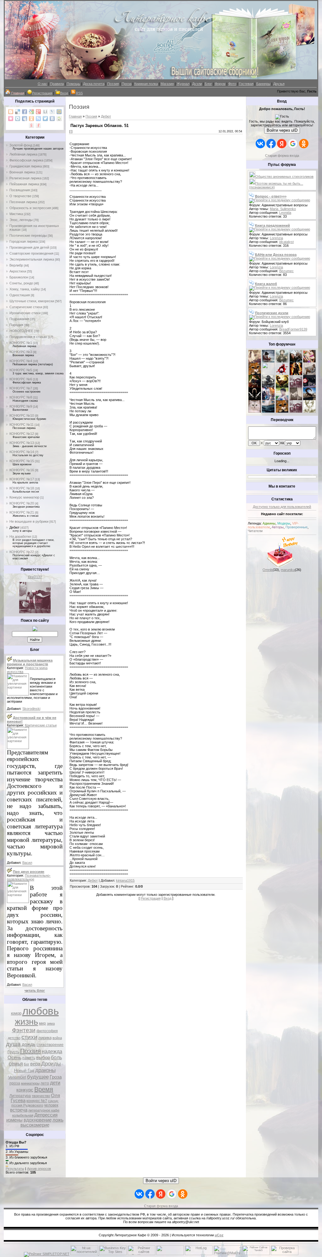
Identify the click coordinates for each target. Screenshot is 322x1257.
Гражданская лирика (25, 166)
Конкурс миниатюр (24, 497)
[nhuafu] (282, 374)
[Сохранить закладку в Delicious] (17, 111)
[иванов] (268, 374)
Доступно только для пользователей (282, 507)
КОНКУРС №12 (21, 434)
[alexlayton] (296, 399)
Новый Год (24, 1070)
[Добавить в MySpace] (24, 118)
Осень (14, 1057)
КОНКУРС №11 (21, 424)
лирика (45, 1037)
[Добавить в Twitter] (45, 118)
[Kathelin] (254, 386)
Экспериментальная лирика (31, 259)
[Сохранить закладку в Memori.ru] (10, 118)
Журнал (183, 84)
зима (51, 1023)
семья (16, 1063)
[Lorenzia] (254, 361)
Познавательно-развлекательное (29, 877)
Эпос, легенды (21, 220)
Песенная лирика (23, 202)
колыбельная (22, 1115)
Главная (75, 116)
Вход (64, 93)
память (28, 1058)
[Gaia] (296, 361)
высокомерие (34, 1125)
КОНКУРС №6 (20, 379)
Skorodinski (31, 708)
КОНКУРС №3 (20, 352)
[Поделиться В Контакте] (52, 118)
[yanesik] (254, 374)
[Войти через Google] (293, 144)
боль (56, 1057)
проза (14, 1083)
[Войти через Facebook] (271, 143)
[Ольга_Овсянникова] (309, 374)
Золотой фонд (20, 145)
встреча (18, 1109)
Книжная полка (146, 84)
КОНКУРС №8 (20, 397)
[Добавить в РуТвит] (38, 118)
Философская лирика (26, 160)
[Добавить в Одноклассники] (31, 118)
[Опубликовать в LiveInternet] (45, 111)
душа (13, 1044)
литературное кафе (43, 1110)
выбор (43, 1057)
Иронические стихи (25, 313)
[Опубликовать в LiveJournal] (52, 111)
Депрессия (46, 1114)
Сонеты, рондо (21, 283)
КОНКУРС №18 (21, 488)
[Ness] (309, 361)
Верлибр (16, 265)
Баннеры (263, 84)
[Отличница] (268, 399)
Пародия (16, 325)
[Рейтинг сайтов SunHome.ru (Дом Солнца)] (141, 1254)
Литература (20, 1096)
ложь (58, 1119)
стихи (29, 1037)
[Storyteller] (282, 361)
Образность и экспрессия (30, 208)
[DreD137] (35, 612)
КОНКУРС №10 (21, 415)
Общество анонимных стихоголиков (284, 176)
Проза (126, 84)
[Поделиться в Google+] (38, 111)
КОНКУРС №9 (20, 406)
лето (45, 1083)
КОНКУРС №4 (20, 361)
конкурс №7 (36, 1101)
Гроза (56, 1077)
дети (55, 1082)
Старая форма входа (282, 155)
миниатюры (30, 1083)
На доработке (20, 536)
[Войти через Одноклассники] (303, 143)
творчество (41, 1096)
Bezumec (286, 271)
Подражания (19, 319)
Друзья (279, 84)
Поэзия (113, 84)
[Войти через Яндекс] (281, 143)
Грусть (13, 1052)
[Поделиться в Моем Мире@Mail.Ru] (59, 111)
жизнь (26, 1022)
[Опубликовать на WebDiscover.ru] (59, 118)
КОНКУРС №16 (21, 470)
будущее (38, 1077)
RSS (79, 93)
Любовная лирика (23, 154)
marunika (288, 570)
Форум (220, 84)
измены (14, 1119)
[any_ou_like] (309, 386)
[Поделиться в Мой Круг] (17, 118)
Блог (208, 84)
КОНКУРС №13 (21, 443)
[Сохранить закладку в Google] (31, 111)
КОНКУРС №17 (21, 479)
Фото (232, 84)
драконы (45, 1070)
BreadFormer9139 (293, 329)
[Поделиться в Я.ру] (38, 125)
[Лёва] (254, 399)
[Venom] (268, 411)
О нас (42, 84)
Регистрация (42, 93)
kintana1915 (125, 880)
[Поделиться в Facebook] (24, 111)
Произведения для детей (29, 247)
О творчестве (20, 196)
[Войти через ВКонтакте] (260, 143)
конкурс (24, 1089)
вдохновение (38, 1119)
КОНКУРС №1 (20, 343)
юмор (16, 1013)
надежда (52, 1051)
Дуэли (197, 84)
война (57, 1038)
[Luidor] (296, 386)
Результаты (15, 1168)
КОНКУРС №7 (20, 388)
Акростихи (17, 271)
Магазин (167, 84)
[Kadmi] (296, 411)
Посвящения (19, 190)
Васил (27, 862)
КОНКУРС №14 (21, 452)
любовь (40, 1011)
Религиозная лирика (25, 178)
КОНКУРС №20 (21, 503)
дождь (29, 1044)
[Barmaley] (296, 374)
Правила (57, 84)
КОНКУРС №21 (21, 512)
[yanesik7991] (282, 411)
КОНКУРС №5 (20, 370)
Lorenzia (276, 238)
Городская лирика (23, 241)
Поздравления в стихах (28, 337)
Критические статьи (41, 725)
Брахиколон (18, 277)
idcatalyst (286, 242)
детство (14, 1038)
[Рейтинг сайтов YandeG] (256, 1254)
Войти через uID (282, 130)
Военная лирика (22, 172)
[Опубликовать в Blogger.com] (10, 111)
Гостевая (246, 84)
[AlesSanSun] (309, 411)
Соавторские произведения (31, 253)
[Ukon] (268, 386)
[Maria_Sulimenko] (268, 361)
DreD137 (35, 577)
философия (47, 1031)
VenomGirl (17, 1077)
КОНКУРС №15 (21, 461)
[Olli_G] (282, 399)
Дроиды (51, 1063)
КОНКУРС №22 (21, 552)
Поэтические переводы (28, 235)
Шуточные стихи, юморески (31, 301)
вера (35, 1063)
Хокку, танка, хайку (24, 289)
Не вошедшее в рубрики (28, 521)
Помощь (73, 84)
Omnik (268, 570)
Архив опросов (39, 1168)
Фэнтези (24, 1030)
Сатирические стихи (25, 307)
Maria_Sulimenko (283, 209)
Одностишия (19, 295)
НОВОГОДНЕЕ (21, 331)
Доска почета (93, 84)
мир (42, 1023)
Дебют (14, 527)
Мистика (16, 214)
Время (43, 1089)
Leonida (285, 212)
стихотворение (50, 1045)
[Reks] (282, 386)
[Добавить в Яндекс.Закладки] (31, 125)
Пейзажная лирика (24, 184)
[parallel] (309, 399)
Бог (26, 1064)
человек (51, 1105)
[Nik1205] (254, 411)
